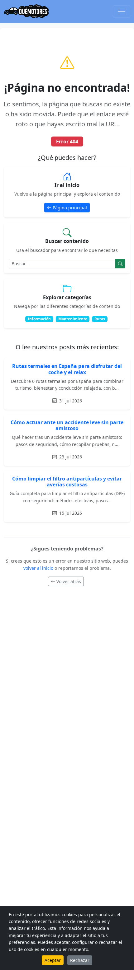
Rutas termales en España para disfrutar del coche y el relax (67, 369)
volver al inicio (39, 568)
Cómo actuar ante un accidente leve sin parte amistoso (67, 425)
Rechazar (79, 960)
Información (39, 319)
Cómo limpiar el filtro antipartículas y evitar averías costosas (67, 481)
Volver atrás (68, 581)
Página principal (70, 208)
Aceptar (53, 960)
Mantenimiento (72, 319)
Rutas (99, 319)
